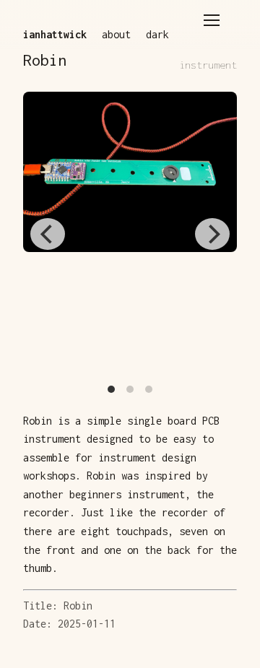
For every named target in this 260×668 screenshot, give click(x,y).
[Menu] (211, 20)
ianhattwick (55, 34)
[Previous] (47, 234)
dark (157, 34)
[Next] (212, 234)
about (116, 34)
